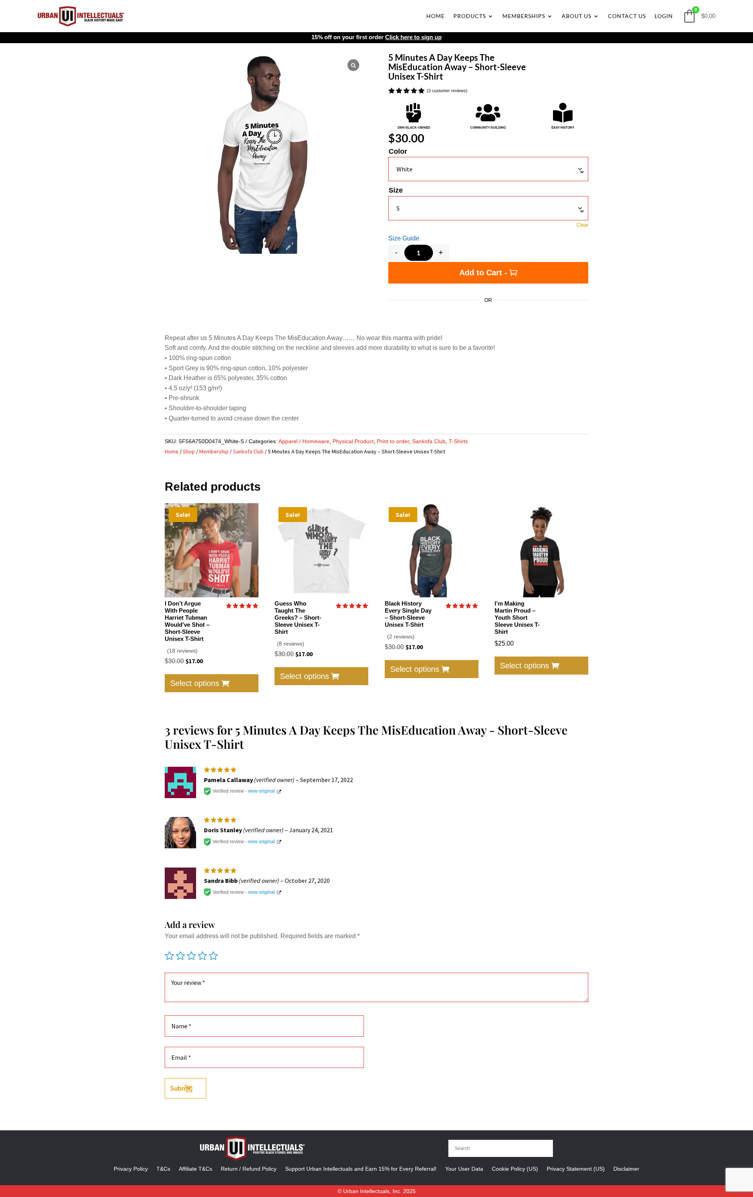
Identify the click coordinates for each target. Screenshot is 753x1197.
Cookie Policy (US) (515, 1169)
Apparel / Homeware (303, 441)
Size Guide (403, 238)
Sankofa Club (429, 441)
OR (488, 300)
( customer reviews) (447, 91)
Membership (214, 451)
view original (261, 791)
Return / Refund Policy (248, 1169)
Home (435, 16)
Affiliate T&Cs (195, 1169)
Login (664, 16)
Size (396, 190)
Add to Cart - (483, 272)
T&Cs (163, 1169)
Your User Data (464, 1169)
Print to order (393, 441)
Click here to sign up (413, 37)
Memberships (523, 16)
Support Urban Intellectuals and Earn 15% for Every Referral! (361, 1169)
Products (469, 16)
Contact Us (627, 16)
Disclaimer (626, 1169)
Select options (194, 683)
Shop (189, 451)
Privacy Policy (131, 1169)
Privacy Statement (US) (576, 1169)
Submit (181, 1088)
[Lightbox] (353, 65)
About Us (576, 16)
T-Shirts (458, 441)
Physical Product (353, 441)
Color (398, 151)
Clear (582, 225)
